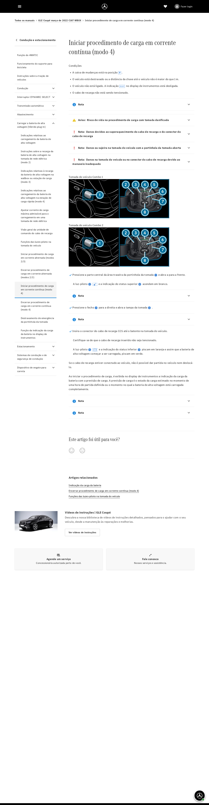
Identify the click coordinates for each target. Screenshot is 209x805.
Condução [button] (22, 88)
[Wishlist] (165, 6)
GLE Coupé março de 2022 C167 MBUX (59, 20)
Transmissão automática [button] (30, 105)
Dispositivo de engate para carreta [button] (31, 369)
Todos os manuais (25, 20)
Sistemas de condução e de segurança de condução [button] (32, 357)
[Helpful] (72, 450)
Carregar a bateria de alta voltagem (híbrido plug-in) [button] (31, 125)
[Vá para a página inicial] (104, 6)
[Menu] (19, 6)
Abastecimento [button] (25, 114)
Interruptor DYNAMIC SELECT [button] (33, 97)
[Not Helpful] (82, 450)
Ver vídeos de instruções (82, 532)
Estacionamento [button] (26, 346)
